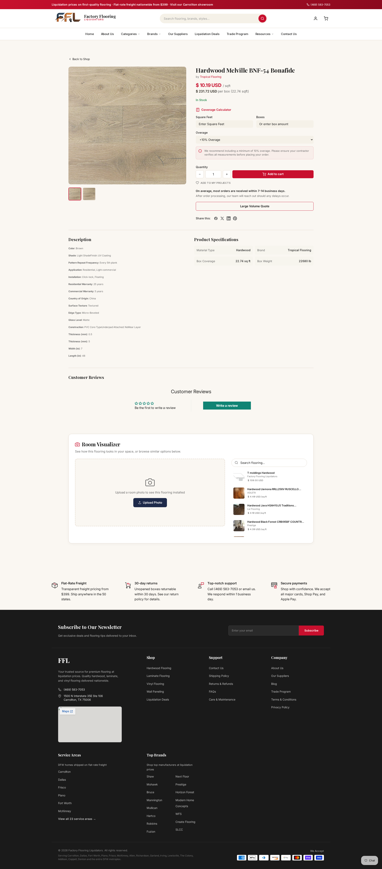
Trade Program (237, 34)
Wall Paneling (155, 691)
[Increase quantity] (227, 174)
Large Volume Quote (254, 206)
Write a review (227, 406)
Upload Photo (152, 502)
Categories (129, 34)
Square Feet (204, 117)
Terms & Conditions (283, 699)
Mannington (154, 800)
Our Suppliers (178, 34)
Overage (202, 132)
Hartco (151, 815)
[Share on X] (222, 218)
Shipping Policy (219, 675)
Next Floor (182, 776)
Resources (262, 34)
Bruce (150, 792)
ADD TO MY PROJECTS (216, 182)
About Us (107, 34)
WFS (178, 813)
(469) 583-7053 (74, 689)
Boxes (260, 117)
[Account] (315, 18)
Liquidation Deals (207, 34)
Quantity (202, 167)
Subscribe (311, 630)
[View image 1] (74, 194)
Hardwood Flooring (159, 668)
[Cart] (326, 18)
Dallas (62, 779)
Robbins (152, 823)
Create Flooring (185, 821)
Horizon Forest (184, 792)
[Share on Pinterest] (235, 218)
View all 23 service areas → (77, 818)
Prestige (180, 784)
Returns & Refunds (221, 683)
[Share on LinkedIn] (229, 218)
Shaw (150, 776)
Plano (61, 795)
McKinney (64, 811)
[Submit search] (262, 18)
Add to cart (276, 174)
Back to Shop (81, 59)
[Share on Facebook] (216, 218)
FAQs (212, 691)
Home (89, 34)
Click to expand (170, 177)
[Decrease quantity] (200, 174)
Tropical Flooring (210, 76)
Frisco (62, 787)
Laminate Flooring (158, 675)
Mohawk (152, 784)
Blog (274, 683)
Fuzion (151, 831)
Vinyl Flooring (155, 683)
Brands (152, 34)
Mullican (152, 808)
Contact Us (289, 34)
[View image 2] (89, 194)
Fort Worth (65, 803)
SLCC (179, 829)
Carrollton (64, 771)
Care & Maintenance (222, 699)
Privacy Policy (280, 707)
